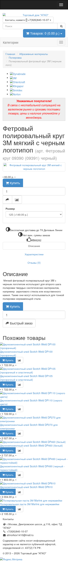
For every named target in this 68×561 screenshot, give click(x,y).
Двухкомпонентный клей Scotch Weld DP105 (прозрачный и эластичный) (26, 377)
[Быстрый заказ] (7, 199)
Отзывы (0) (34, 262)
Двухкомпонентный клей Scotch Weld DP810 (26, 487)
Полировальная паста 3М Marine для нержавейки (29, 504)
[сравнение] (17, 199)
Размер (10, 208)
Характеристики (34, 254)
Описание (34, 246)
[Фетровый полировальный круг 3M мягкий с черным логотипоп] (34, 166)
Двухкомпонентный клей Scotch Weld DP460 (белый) (31, 445)
